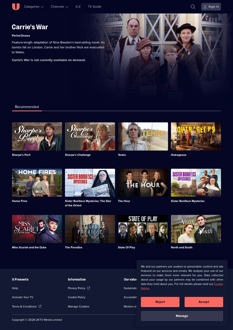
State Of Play (126, 247)
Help (15, 288)
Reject (160, 301)
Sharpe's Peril (21, 155)
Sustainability (132, 288)
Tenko (122, 155)
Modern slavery (133, 306)
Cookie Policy (76, 297)
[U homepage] (16, 7)
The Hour (124, 201)
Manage (182, 315)
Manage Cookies (78, 306)
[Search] (193, 7)
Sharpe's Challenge (78, 155)
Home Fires (19, 201)
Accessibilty (131, 297)
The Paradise (73, 247)
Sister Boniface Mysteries (188, 201)
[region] (182, 293)
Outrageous (178, 155)
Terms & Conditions (24, 306)
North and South (181, 247)
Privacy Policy (76, 288)
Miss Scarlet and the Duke (29, 247)
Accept (204, 301)
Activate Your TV (22, 297)
